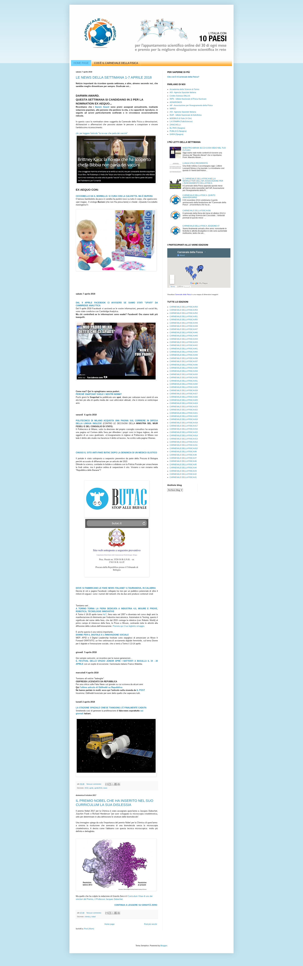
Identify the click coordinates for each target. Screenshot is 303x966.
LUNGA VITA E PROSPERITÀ (195, 163)
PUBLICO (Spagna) (178, 131)
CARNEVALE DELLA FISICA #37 (184, 361)
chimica (87, 917)
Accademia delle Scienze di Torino (184, 89)
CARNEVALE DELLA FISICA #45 (184, 336)
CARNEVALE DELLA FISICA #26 (184, 397)
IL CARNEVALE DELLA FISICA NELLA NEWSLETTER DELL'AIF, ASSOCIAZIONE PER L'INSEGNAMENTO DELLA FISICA (203, 181)
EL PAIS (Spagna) (177, 128)
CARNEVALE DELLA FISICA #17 (184, 426)
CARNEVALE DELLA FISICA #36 (197, 210)
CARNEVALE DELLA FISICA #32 (184, 377)
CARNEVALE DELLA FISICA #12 (184, 442)
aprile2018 (98, 788)
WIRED (173, 108)
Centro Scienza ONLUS (180, 96)
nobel (93, 917)
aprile (91, 788)
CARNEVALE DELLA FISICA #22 (184, 410)
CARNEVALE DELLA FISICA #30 (184, 384)
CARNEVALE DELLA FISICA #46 (184, 332)
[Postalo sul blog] (109, 784)
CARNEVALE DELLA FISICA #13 (184, 439)
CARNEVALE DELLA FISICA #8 (183, 455)
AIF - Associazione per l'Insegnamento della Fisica (191, 105)
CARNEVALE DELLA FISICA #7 (183, 458)
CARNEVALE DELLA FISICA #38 (184, 358)
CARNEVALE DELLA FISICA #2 (183, 474)
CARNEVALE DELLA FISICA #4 (183, 468)
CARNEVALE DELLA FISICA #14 (184, 435)
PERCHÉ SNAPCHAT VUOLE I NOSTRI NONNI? (99, 394)
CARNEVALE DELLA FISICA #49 (184, 323)
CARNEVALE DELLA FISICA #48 (184, 326)
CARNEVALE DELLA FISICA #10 (184, 448)
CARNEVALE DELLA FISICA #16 (184, 429)
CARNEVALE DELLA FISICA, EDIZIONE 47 (201, 226)
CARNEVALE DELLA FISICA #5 (183, 464)
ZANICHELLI (175, 125)
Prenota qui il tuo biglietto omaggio (128, 626)
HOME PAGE (81, 63)
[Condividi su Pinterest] (118, 784)
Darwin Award (102, 107)
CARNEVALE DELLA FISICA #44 (184, 339)
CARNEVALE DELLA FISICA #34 (184, 371)
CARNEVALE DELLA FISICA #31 (184, 381)
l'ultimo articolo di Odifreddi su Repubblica (101, 687)
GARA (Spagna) (176, 134)
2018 (86, 788)
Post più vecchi (150, 924)
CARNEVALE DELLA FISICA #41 (184, 349)
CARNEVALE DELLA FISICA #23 (184, 406)
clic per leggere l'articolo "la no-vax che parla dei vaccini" (102, 133)
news (105, 788)
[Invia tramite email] (106, 784)
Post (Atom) (89, 929)
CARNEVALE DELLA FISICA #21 (184, 413)
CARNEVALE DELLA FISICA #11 (184, 445)
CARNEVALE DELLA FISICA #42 (184, 345)
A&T (105, 614)
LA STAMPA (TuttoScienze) (181, 121)
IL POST (141, 690)
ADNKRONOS (176, 102)
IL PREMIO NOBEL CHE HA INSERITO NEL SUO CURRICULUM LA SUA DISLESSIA (114, 803)
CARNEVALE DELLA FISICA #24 (184, 403)
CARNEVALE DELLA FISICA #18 (184, 423)
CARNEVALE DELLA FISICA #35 (184, 368)
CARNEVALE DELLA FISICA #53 (184, 310)
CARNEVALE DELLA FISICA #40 (184, 352)
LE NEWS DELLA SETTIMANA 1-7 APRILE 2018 (114, 77)
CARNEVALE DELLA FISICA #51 (184, 316)
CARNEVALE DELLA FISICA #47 (184, 329)
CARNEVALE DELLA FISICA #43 (184, 342)
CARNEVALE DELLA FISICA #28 (184, 390)
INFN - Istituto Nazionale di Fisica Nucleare (188, 99)
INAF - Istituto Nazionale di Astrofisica (186, 115)
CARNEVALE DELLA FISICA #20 (184, 416)
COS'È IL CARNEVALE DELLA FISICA (116, 63)
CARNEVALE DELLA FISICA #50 (184, 320)
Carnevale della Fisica (183, 294)
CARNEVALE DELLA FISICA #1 (183, 477)
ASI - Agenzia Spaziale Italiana (183, 92)
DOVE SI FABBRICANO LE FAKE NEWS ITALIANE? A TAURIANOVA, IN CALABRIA (116, 588)
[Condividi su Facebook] (115, 784)
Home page (109, 924)
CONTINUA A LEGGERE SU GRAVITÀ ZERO (135, 905)
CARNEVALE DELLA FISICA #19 (184, 419)
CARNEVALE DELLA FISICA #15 (184, 432)
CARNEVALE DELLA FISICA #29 (184, 387)
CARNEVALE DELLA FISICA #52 (184, 313)
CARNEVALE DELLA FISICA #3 (183, 471)
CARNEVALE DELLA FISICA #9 (183, 451)
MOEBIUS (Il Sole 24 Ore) (181, 118)
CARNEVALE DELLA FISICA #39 (184, 355)
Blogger (163, 946)
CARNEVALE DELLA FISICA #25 (184, 400)
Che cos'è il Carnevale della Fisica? (183, 77)
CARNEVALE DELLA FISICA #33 (184, 374)
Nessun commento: (94, 784)
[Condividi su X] (112, 784)
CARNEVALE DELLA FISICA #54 (184, 307)
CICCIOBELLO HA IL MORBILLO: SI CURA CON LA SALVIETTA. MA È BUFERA (114, 196)
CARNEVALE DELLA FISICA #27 (184, 394)
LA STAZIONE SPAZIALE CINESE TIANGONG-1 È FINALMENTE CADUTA (111, 708)
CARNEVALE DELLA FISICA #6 (183, 461)
